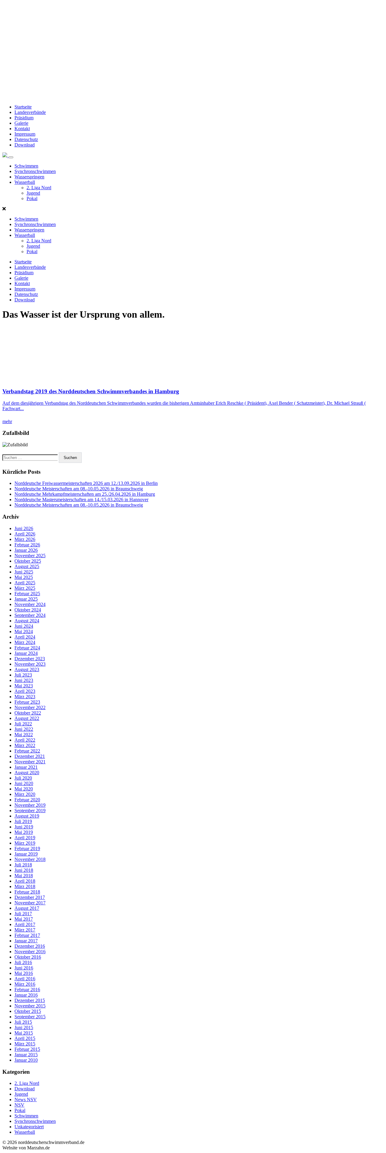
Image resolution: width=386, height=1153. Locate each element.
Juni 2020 (23, 783)
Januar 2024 (26, 653)
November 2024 (30, 604)
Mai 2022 (23, 734)
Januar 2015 (26, 1054)
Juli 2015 (23, 1022)
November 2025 (30, 555)
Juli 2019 (23, 821)
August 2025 (26, 566)
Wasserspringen (29, 176)
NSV (19, 1104)
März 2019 (24, 843)
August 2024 (26, 620)
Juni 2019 (23, 826)
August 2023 (26, 669)
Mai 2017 (23, 919)
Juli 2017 (23, 913)
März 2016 (24, 984)
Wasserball (24, 182)
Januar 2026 (26, 550)
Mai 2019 (23, 832)
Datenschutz (26, 139)
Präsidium (23, 117)
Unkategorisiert (29, 1126)
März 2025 (24, 588)
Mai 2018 (23, 875)
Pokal (32, 198)
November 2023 (30, 664)
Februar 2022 (27, 750)
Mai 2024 (23, 631)
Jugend (33, 193)
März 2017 (24, 929)
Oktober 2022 (27, 712)
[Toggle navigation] (10, 157)
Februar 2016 (27, 989)
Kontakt (22, 128)
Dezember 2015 (29, 1000)
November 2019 (30, 805)
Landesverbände (30, 112)
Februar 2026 (27, 544)
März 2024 (24, 642)
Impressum (24, 134)
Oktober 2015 (27, 1011)
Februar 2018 (27, 891)
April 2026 (24, 533)
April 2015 (24, 1038)
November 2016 (30, 951)
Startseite (23, 106)
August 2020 (26, 772)
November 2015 (30, 1005)
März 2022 (24, 745)
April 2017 (24, 924)
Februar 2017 (27, 935)
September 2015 (30, 1016)
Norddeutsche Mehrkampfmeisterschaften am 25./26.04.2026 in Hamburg (84, 494)
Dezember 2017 (29, 897)
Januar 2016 (26, 994)
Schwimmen (26, 165)
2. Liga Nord (39, 187)
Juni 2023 (23, 680)
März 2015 (24, 1043)
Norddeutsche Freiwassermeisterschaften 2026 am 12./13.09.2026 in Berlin (86, 483)
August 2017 (26, 908)
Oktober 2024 (27, 609)
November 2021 (30, 761)
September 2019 (30, 810)
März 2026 (24, 539)
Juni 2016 (23, 967)
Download (24, 144)
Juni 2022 (23, 729)
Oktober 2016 (27, 957)
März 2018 (24, 886)
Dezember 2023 (29, 658)
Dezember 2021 (29, 756)
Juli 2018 (23, 864)
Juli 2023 (23, 674)
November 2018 (30, 859)
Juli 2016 (23, 962)
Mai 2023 (23, 685)
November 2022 (30, 707)
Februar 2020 (27, 799)
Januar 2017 (26, 940)
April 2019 (24, 837)
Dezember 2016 (29, 946)
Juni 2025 (23, 571)
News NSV (25, 1099)
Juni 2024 (23, 626)
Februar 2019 (27, 848)
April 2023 (24, 691)
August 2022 (26, 718)
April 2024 (24, 636)
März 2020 (24, 794)
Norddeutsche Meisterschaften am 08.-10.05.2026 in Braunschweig (78, 488)
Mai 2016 (23, 973)
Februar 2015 (27, 1049)
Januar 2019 (26, 853)
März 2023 (24, 696)
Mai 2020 (23, 788)
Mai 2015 (23, 1032)
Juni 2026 (23, 528)
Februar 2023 (27, 702)
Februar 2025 (27, 593)
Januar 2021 (26, 767)
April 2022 (24, 740)
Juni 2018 (23, 870)
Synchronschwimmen (35, 171)
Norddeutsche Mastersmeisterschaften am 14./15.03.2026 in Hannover (81, 499)
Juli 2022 (23, 723)
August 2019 (26, 815)
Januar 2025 (26, 599)
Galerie (21, 123)
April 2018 (24, 881)
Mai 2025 (23, 577)
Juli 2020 (23, 778)
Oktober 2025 (27, 561)
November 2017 (30, 902)
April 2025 (24, 582)
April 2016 (24, 978)
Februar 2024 (27, 647)
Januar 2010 (26, 1060)
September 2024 (30, 615)
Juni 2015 (23, 1027)
